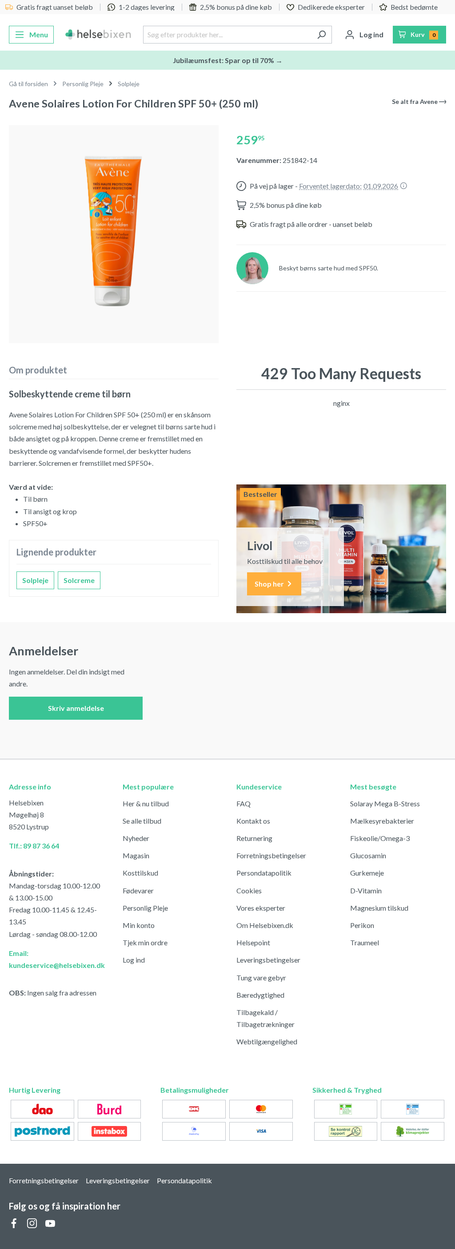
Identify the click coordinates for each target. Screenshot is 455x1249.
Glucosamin (368, 855)
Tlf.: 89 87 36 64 (34, 845)
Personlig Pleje (145, 908)
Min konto (139, 925)
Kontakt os (253, 821)
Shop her (270, 583)
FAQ (243, 803)
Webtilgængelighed (266, 1041)
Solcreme (79, 580)
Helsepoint (253, 942)
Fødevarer (138, 890)
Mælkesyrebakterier (382, 821)
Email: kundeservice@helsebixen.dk (57, 959)
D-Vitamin (366, 890)
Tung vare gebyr (261, 977)
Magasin (136, 855)
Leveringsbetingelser (268, 960)
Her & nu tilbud (146, 803)
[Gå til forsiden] (98, 35)
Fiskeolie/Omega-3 (380, 838)
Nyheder (136, 838)
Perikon (362, 925)
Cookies (249, 890)
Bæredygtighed (260, 995)
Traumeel (364, 942)
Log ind (134, 960)
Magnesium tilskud (379, 908)
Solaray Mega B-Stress (385, 803)
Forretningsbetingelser (271, 855)
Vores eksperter (260, 908)
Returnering (254, 838)
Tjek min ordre (145, 942)
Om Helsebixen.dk (264, 925)
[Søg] (321, 35)
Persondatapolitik (263, 872)
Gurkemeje (367, 872)
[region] (114, 230)
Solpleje (35, 580)
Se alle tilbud (142, 821)
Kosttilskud (140, 872)
